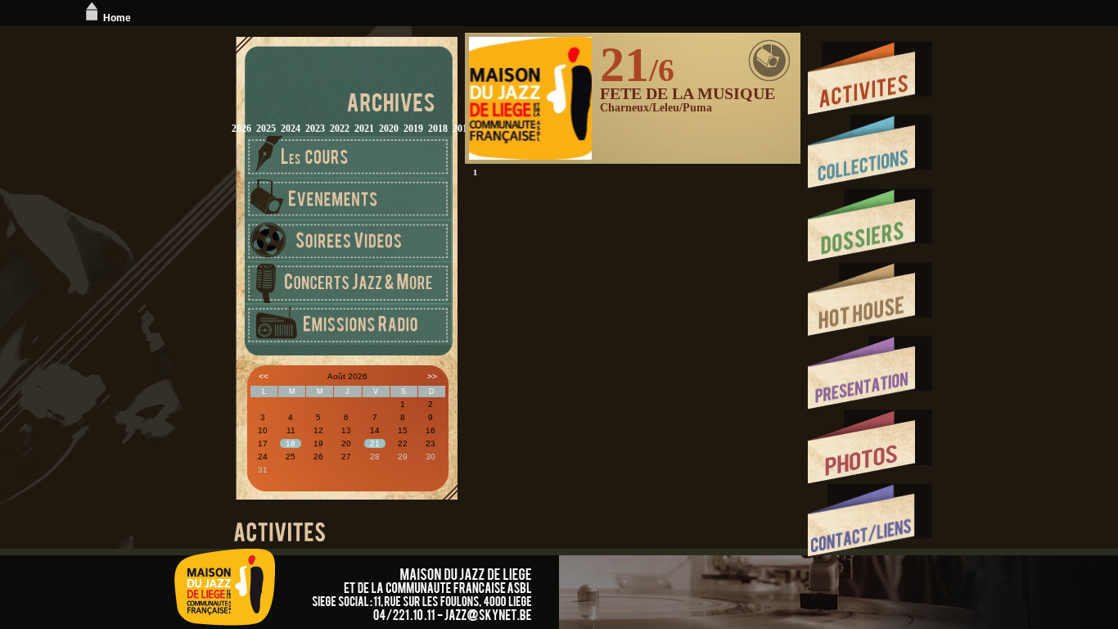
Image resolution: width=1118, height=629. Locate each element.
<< (263, 376)
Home (117, 18)
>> (432, 376)
